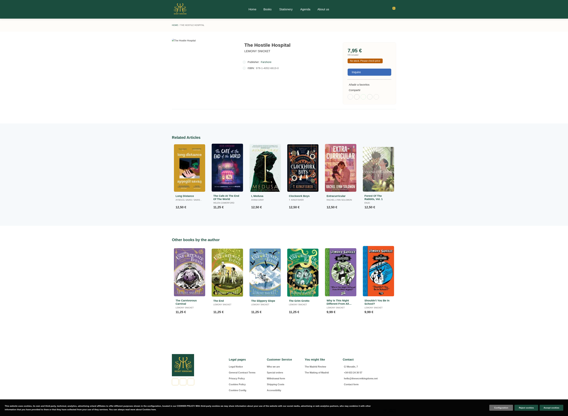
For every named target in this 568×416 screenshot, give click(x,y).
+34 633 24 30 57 (353, 372)
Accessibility (274, 390)
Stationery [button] (286, 9)
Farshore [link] (266, 62)
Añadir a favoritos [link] (359, 84)
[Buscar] (390, 9)
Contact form (351, 384)
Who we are (273, 366)
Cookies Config (237, 390)
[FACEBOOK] (175, 382)
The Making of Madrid (317, 372)
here (153, 409)
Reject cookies (526, 408)
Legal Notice (236, 366)
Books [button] (267, 9)
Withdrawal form (276, 378)
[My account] (395, 9)
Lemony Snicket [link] (257, 51)
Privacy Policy (237, 378)
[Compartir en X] (356, 96)
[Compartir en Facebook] (350, 96)
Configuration (501, 408)
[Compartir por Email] (369, 96)
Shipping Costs (275, 384)
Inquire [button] (356, 72)
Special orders (275, 372)
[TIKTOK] (183, 382)
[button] (393, 9)
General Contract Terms (242, 372)
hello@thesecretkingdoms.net (361, 378)
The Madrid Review (315, 366)
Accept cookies (551, 408)
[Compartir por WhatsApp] (363, 96)
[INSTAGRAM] (191, 382)
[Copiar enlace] (376, 96)
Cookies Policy (237, 384)
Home (175, 25)
